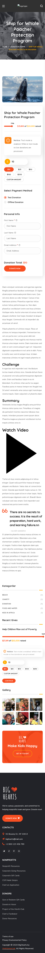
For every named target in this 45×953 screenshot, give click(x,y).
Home (5, 47)
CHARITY (22, 599)
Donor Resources (9, 918)
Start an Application (10, 885)
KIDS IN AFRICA (22, 613)
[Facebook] (9, 851)
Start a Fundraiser (9, 914)
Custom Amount (14, 179)
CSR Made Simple (10, 880)
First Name (9, 220)
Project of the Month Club (13, 909)
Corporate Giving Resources (14, 871)
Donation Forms (18, 47)
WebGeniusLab (8, 948)
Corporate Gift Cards (11, 875)
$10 (8, 169)
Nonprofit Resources (11, 866)
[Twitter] (4, 851)
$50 (30, 169)
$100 (9, 174)
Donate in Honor (9, 904)
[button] (41, 6)
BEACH (22, 595)
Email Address (11, 245)
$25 (19, 169)
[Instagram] (19, 851)
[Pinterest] (14, 851)
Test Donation (14, 197)
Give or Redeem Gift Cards (13, 899)
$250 (20, 174)
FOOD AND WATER (22, 608)
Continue (9, 681)
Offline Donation (15, 202)
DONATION (22, 604)
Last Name (9, 232)
